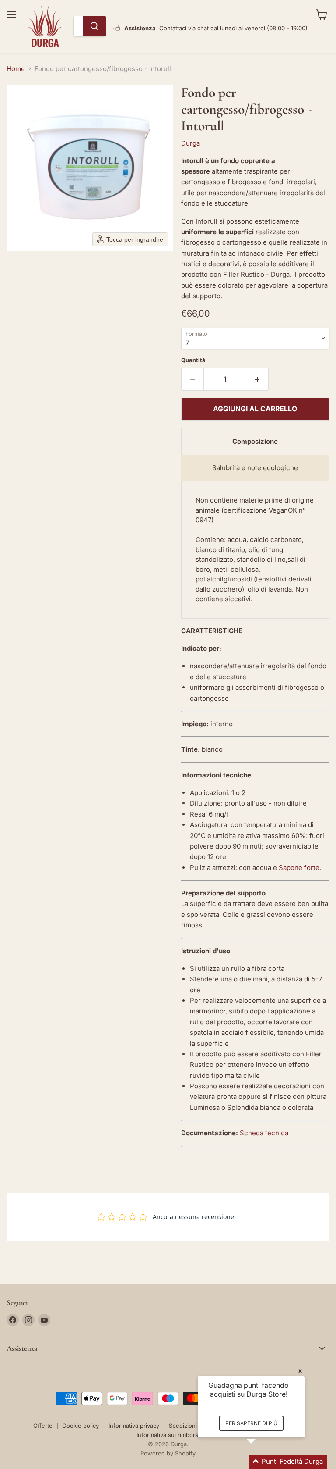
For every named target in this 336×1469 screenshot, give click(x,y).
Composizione (255, 441)
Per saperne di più (251, 1423)
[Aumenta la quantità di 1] (257, 379)
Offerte (42, 1425)
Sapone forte (299, 867)
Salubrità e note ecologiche (255, 468)
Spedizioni (183, 1425)
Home (16, 68)
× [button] (300, 1370)
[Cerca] (94, 26)
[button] (261, 1462)
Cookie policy (80, 1425)
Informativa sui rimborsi (168, 1434)
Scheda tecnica (264, 1133)
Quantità (193, 360)
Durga (190, 143)
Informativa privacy (133, 1425)
